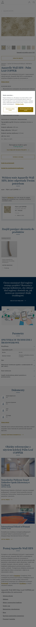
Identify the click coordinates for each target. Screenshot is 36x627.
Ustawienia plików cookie (10, 109)
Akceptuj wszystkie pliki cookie (26, 109)
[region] (18, 103)
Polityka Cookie (19, 104)
